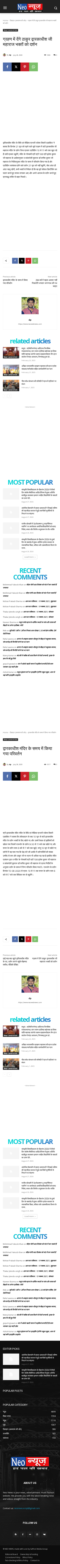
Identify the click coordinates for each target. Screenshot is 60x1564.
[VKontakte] (44, 1534)
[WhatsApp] (33, 67)
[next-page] (9, 396)
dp (10, 55)
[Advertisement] (30, 110)
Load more (29, 557)
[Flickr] (30, 1534)
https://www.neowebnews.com (30, 324)
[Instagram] (37, 1534)
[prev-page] (5, 396)
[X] (16, 67)
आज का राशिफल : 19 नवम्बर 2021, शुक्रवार (40, 601)
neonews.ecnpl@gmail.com (27, 1508)
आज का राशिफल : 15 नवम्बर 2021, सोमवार (38, 611)
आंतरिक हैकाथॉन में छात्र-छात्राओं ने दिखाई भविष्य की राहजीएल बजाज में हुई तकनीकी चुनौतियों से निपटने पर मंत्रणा (39, 511)
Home (5, 20)
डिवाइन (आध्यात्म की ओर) (18, 20)
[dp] (5, 54)
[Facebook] (7, 67)
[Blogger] (15, 1534)
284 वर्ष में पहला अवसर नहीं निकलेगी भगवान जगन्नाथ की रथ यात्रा (44, 283)
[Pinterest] (24, 67)
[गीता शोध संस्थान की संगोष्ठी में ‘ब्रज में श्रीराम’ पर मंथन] (11, 385)
